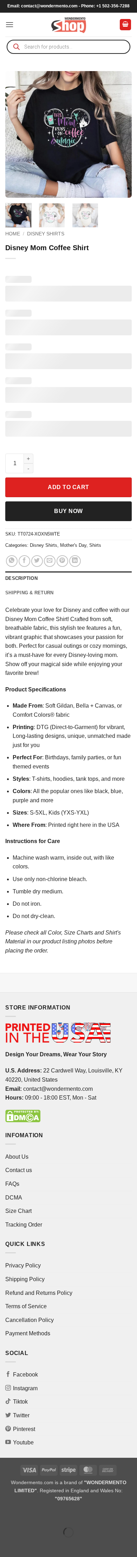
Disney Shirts (45, 233)
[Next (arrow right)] (27, 1544)
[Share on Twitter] (37, 561)
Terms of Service (26, 1306)
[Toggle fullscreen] (27, 1515)
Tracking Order (23, 1225)
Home (12, 233)
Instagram (25, 1388)
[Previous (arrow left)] (7, 1544)
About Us (16, 1157)
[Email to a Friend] (50, 561)
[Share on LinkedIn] (75, 561)
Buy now (68, 511)
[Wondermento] (68, 24)
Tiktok (20, 1402)
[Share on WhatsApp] (12, 561)
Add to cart (68, 487)
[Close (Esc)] (69, 1515)
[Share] (48, 1515)
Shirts (95, 545)
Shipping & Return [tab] (29, 592)
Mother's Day (73, 545)
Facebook (25, 1375)
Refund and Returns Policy (38, 1293)
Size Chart (18, 1211)
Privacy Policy (23, 1265)
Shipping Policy (25, 1279)
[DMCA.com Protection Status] (22, 1116)
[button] (9, 24)
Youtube (23, 1442)
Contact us (18, 1170)
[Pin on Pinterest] (62, 561)
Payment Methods (27, 1333)
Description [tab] (21, 578)
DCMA (13, 1198)
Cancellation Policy (29, 1320)
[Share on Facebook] (24, 561)
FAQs (12, 1184)
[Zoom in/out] (7, 1515)
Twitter (21, 1415)
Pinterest (24, 1429)
